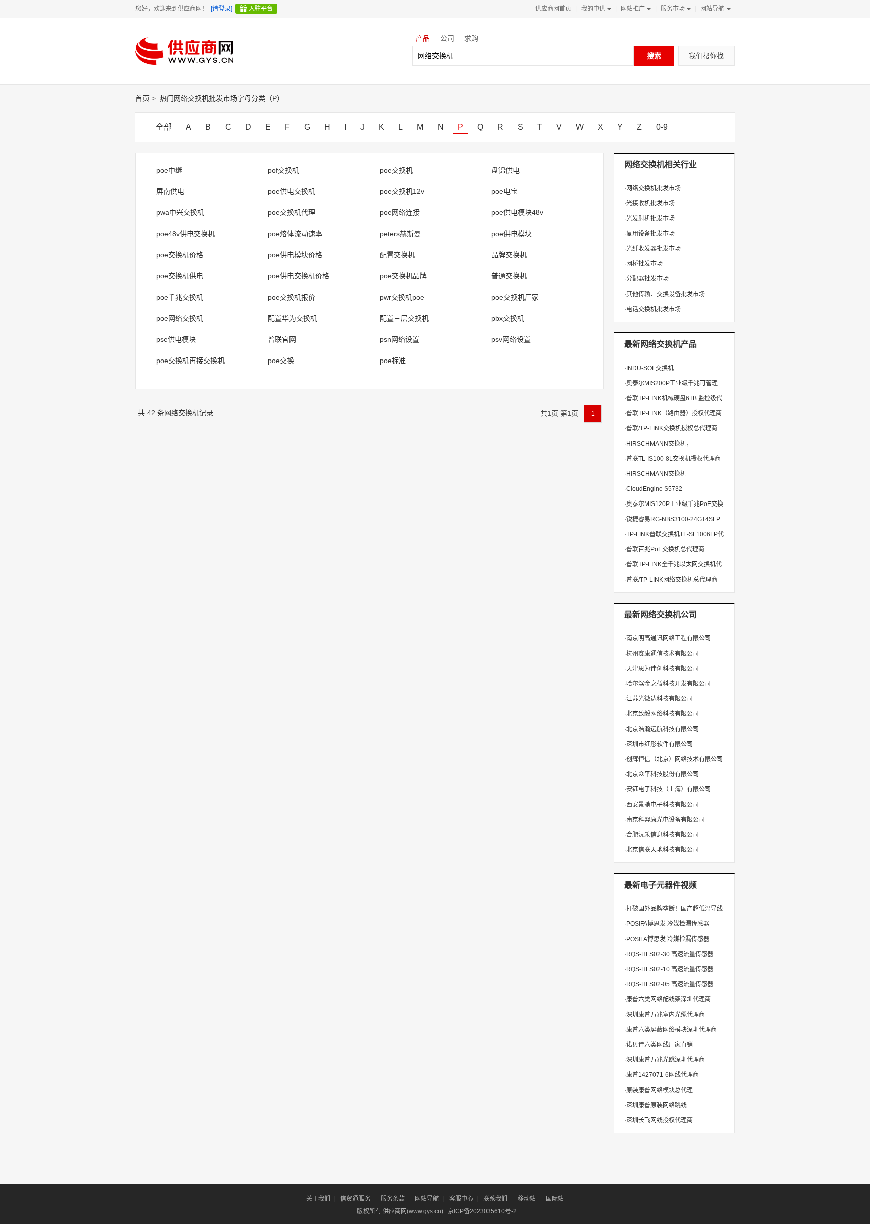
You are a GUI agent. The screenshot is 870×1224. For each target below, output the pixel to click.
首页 (142, 98)
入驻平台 (261, 8)
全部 (164, 127)
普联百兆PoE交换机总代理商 (664, 549)
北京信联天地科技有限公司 (661, 849)
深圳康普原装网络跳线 (655, 1105)
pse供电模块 (176, 339)
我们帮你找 (706, 56)
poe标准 (393, 360)
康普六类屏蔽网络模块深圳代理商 (670, 1029)
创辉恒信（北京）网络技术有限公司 (673, 759)
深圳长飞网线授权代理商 (658, 1120)
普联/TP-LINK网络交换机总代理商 (670, 579)
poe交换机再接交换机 (190, 360)
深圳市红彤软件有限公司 (658, 744)
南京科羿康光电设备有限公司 (664, 819)
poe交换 (281, 360)
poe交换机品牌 (403, 276)
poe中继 (169, 170)
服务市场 (673, 8)
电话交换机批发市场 (652, 309)
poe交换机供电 (179, 276)
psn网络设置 (399, 339)
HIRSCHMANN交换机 (655, 473)
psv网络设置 (511, 339)
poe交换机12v (402, 191)
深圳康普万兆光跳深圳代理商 (664, 1059)
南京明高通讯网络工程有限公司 (667, 638)
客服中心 (461, 1198)
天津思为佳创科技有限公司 (661, 668)
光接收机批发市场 (649, 203)
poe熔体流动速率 (295, 234)
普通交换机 (509, 276)
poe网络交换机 (179, 318)
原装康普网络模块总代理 (658, 1090)
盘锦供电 (505, 170)
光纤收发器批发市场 (652, 248)
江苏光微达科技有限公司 (658, 698)
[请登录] (221, 8)
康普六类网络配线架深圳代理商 (667, 999)
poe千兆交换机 (179, 297)
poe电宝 (504, 191)
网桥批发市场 (643, 263)
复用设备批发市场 (649, 233)
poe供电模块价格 (295, 255)
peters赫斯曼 (400, 234)
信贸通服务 (355, 1198)
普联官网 (282, 339)
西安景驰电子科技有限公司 (661, 804)
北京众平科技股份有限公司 (661, 774)
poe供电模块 (511, 234)
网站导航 (712, 8)
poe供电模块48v (517, 212)
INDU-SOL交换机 (649, 368)
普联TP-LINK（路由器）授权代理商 (673, 413)
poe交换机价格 (179, 255)
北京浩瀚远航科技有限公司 (661, 729)
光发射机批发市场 (649, 218)
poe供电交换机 (291, 191)
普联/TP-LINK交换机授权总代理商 (670, 428)
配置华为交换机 (292, 318)
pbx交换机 (507, 318)
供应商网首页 (553, 8)
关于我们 (318, 1198)
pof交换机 (283, 170)
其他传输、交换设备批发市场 (664, 294)
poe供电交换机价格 (298, 276)
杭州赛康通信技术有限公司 (661, 653)
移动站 (527, 1198)
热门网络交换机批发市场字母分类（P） (222, 98)
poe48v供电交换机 (185, 234)
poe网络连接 (400, 212)
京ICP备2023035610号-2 (482, 1211)
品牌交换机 (509, 255)
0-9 (662, 127)
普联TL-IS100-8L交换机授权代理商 (672, 458)
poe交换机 (396, 170)
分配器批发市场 (646, 278)
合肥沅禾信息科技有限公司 (661, 834)
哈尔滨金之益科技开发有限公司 (667, 683)
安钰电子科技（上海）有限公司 (667, 789)
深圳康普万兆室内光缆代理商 (664, 1014)
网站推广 (633, 8)
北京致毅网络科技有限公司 (661, 713)
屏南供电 (170, 191)
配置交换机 (397, 255)
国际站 (555, 1198)
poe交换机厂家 (515, 297)
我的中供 (593, 8)
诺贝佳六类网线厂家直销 (658, 1044)
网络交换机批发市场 (652, 188)
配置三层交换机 (404, 318)
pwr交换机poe (402, 297)
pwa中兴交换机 (180, 212)
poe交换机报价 (291, 297)
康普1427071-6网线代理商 (661, 1074)
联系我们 (495, 1198)
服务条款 (393, 1198)
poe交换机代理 (291, 212)
